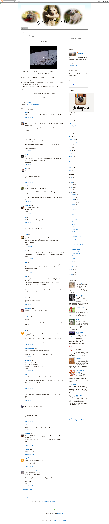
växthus (70, 170)
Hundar (34, 104)
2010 (72, 272)
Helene (26, 412)
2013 (72, 190)
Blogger (64, 520)
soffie (26, 425)
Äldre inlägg (62, 497)
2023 (72, 180)
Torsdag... (74, 224)
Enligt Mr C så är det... (76, 236)
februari (73, 264)
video (37, 104)
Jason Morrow (54, 520)
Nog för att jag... (75, 229)
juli (73, 207)
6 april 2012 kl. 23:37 (29, 259)
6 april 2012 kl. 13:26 (29, 133)
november (74, 197)
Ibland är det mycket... (80, 307)
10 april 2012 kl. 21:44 (29, 429)
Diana (26, 250)
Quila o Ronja (28, 205)
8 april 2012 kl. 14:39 (29, 356)
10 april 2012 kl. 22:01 (29, 445)
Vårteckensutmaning (73, 159)
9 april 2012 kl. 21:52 (29, 421)
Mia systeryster (28, 360)
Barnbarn (71, 156)
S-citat (70, 164)
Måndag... (74, 231)
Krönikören (27, 449)
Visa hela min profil (73, 65)
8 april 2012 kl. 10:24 (29, 327)
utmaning (71, 167)
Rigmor (26, 154)
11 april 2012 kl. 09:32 (29, 454)
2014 (72, 187)
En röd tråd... (78, 346)
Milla (26, 330)
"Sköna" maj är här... (73, 384)
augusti (73, 204)
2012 (72, 192)
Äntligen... (74, 221)
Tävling (70, 150)
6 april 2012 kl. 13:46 (29, 150)
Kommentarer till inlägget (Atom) (48, 501)
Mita (26, 121)
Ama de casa (27, 316)
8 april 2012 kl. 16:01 (29, 370)
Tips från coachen (72, 161)
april (73, 214)
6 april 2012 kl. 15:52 (29, 182)
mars (73, 261)
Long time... (74, 239)
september (74, 202)
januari (73, 266)
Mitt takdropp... (79, 358)
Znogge (26, 112)
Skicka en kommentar (27, 489)
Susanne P (80, 53)
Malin (26, 262)
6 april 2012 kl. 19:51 (29, 222)
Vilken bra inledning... (76, 249)
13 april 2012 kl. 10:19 (29, 466)
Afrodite (26, 297)
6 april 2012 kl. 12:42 (29, 117)
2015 (72, 184)
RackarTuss (27, 404)
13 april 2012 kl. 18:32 (29, 485)
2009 (72, 274)
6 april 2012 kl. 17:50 (29, 201)
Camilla (26, 234)
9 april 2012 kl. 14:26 (29, 409)
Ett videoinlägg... (75, 246)
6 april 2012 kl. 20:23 (29, 231)
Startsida (24, 28)
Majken (26, 168)
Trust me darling (28, 226)
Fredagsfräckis (29, 104)
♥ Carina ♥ (27, 186)
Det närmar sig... (79, 283)
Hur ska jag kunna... (80, 295)
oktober (73, 199)
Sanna (26, 276)
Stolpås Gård (27, 458)
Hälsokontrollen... (79, 319)
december (74, 194)
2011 (72, 269)
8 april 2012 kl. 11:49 (29, 344)
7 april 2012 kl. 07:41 (29, 272)
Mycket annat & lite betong (31, 470)
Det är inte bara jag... (76, 226)
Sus (25, 136)
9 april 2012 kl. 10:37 (29, 400)
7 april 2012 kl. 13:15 (29, 294)
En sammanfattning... (76, 241)
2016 (72, 182)
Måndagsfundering (73, 142)
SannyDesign (60, 513)
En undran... (74, 255)
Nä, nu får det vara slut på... (77, 244)
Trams (70, 133)
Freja (26, 217)
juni (73, 209)
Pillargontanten (28, 308)
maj (73, 212)
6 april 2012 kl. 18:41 (29, 213)
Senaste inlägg (25, 497)
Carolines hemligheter (29, 348)
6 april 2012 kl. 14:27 (29, 164)
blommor (71, 153)
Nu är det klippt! (75, 219)
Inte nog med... (75, 216)
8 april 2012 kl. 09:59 (29, 313)
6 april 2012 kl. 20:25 (29, 246)
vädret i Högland (72, 126)
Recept (70, 145)
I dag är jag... (74, 234)
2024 (72, 177)
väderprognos (72, 123)
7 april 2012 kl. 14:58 (29, 304)
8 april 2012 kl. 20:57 (29, 388)
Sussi (26, 374)
